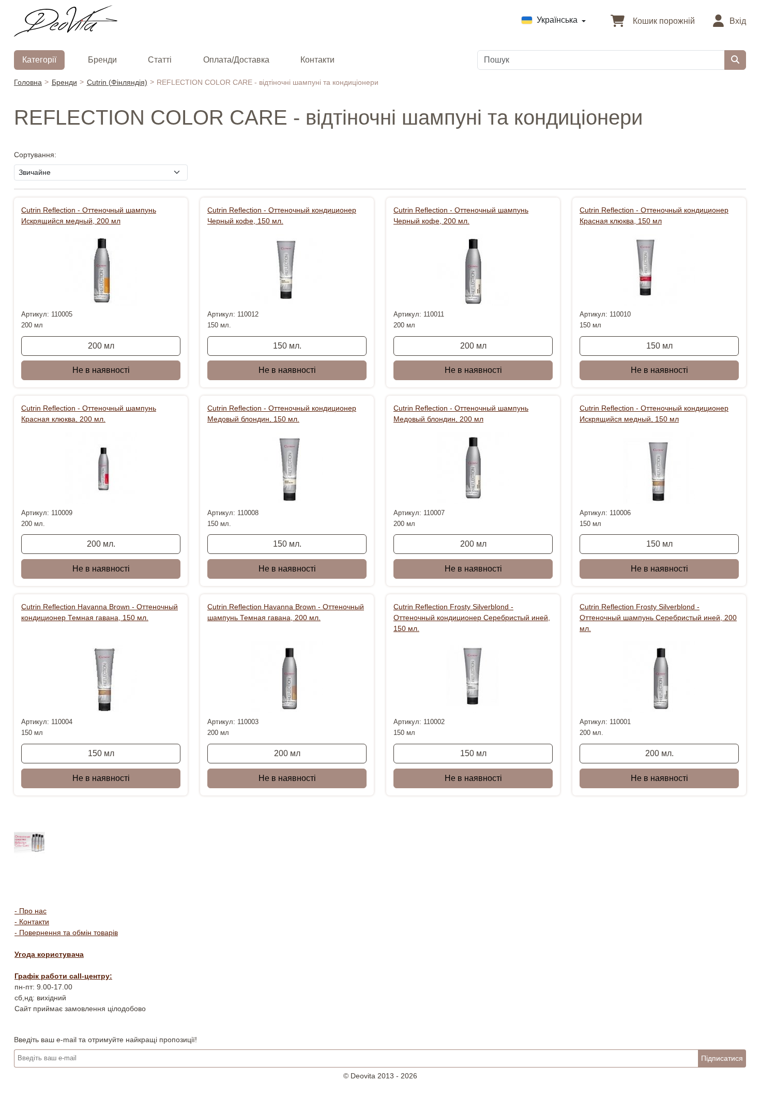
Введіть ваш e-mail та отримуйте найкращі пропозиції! (105, 1039)
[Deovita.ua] (65, 20)
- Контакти (31, 922)
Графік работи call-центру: (63, 976)
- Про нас (30, 911)
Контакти (317, 59)
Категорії (39, 59)
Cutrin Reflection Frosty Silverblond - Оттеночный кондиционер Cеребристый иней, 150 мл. (471, 618)
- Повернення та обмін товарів (66, 932)
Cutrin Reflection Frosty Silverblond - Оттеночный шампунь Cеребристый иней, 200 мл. (658, 618)
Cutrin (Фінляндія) (117, 82)
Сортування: (35, 155)
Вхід (736, 21)
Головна (28, 82)
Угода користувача (49, 954)
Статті (160, 59)
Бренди (102, 59)
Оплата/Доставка (236, 59)
